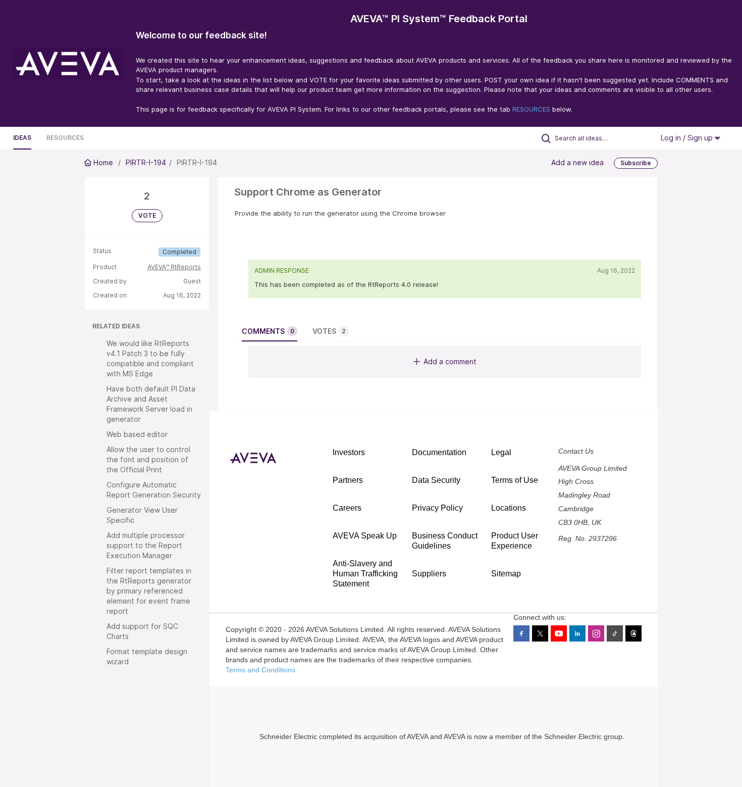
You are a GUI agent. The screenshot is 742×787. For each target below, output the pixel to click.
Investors (349, 452)
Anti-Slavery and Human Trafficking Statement (365, 573)
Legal (501, 452)
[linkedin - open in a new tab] (577, 633)
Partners (348, 480)
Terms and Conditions (260, 670)
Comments (268, 331)
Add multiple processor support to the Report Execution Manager (146, 545)
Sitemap (506, 573)
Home (103, 162)
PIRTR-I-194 (146, 162)
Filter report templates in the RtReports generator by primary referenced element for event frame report (149, 590)
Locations (508, 508)
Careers (347, 508)
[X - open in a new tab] (540, 633)
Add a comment (449, 361)
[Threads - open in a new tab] (633, 633)
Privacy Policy (437, 508)
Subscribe (635, 163)
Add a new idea (577, 162)
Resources (65, 137)
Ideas (22, 137)
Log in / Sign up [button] (688, 137)
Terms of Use (514, 480)
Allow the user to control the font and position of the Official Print (148, 459)
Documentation (439, 452)
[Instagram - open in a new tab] (596, 633)
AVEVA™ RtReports (174, 267)
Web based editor (137, 434)
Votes (329, 331)
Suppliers (429, 573)
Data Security (436, 480)
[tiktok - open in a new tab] (615, 633)
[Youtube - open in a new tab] (559, 633)
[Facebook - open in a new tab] (521, 633)
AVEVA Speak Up (365, 535)
